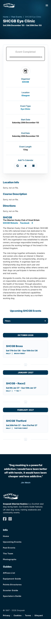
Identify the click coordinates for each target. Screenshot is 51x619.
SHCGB (25, 82)
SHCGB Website (10, 223)
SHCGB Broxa (14, 346)
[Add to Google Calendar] (17, 165)
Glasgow (25, 95)
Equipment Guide (12, 579)
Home (5, 17)
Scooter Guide (10, 590)
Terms (28, 615)
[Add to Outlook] (33, 165)
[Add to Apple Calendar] (25, 165)
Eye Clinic (25, 109)
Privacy (6, 615)
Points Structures (12, 584)
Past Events (16, 17)
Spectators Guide (12, 596)
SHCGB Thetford (16, 420)
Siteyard (39, 615)
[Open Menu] (47, 5)
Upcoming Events (12, 542)
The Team (8, 553)
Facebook (24, 223)
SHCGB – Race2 (15, 383)
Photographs (9, 559)
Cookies (17, 615)
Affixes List (9, 573)
